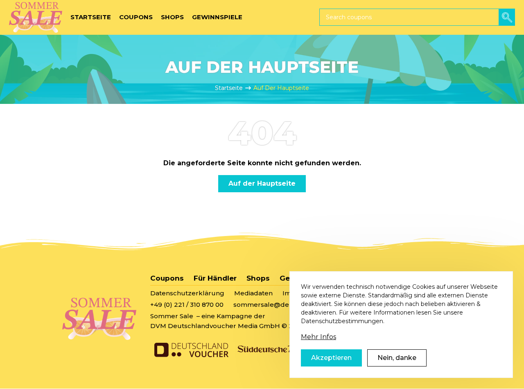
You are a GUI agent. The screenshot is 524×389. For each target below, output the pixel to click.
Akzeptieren (331, 358)
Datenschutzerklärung (187, 293)
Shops (258, 278)
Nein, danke (396, 358)
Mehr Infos (318, 337)
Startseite (229, 88)
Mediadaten (253, 293)
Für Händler (215, 278)
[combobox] (417, 17)
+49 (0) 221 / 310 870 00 (187, 304)
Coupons (167, 278)
